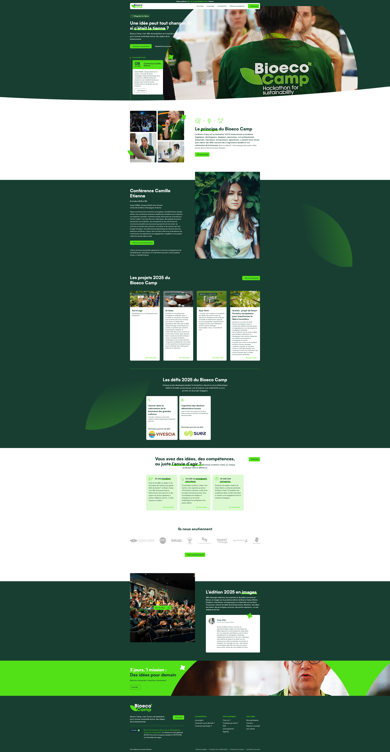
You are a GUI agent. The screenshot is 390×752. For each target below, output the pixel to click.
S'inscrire (254, 6)
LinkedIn (134, 687)
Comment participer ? (203, 726)
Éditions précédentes (237, 6)
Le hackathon (222, 6)
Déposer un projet (253, 726)
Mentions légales (201, 749)
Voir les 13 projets (252, 278)
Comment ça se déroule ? (204, 723)
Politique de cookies (237, 749)
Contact (249, 723)
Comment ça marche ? (141, 46)
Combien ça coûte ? (230, 723)
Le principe (210, 6)
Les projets (199, 720)
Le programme (228, 729)
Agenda (226, 732)
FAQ (224, 726)
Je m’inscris (141, 90)
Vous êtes (200, 6)
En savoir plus (203, 154)
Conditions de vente (253, 749)
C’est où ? (226, 720)
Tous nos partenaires (195, 555)
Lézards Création (146, 749)
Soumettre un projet (163, 46)
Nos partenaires (252, 720)
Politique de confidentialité (219, 749)
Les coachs (250, 729)
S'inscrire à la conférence (143, 243)
